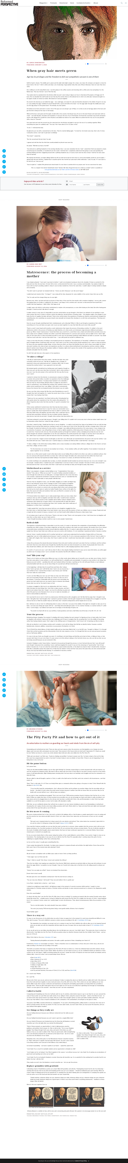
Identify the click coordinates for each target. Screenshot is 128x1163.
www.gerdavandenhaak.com (52, 169)
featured (59, 174)
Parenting (30, 653)
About (96, 3)
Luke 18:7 (37, 957)
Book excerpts (32, 172)
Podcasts (53, 3)
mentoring (81, 174)
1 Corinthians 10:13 (82, 920)
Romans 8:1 (37, 943)
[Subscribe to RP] (4, 172)
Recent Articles (41, 653)
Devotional (63, 3)
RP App (50, 653)
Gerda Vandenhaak (37, 62)
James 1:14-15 (65, 823)
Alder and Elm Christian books (70, 169)
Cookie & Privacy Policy (81, 1161)
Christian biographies (48, 174)
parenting (73, 1115)
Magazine (43, 3)
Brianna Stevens (35, 729)
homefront (55, 1115)
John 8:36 (73, 970)
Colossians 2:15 (49, 937)
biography (36, 174)
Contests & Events (83, 3)
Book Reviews (44, 172)
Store (72, 3)
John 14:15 (36, 785)
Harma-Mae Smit (35, 264)
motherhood (55, 655)
